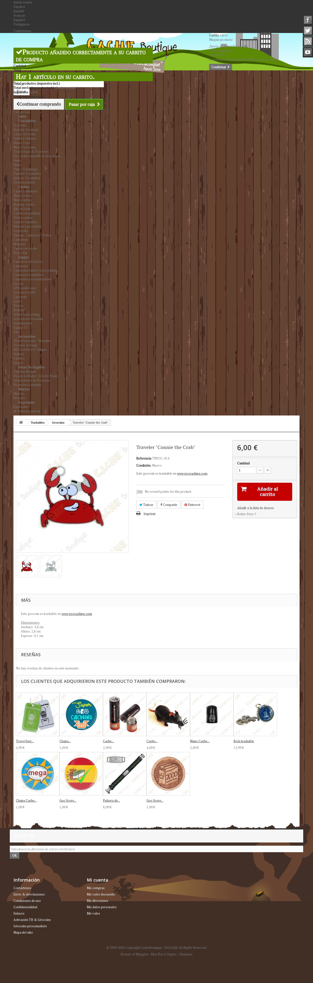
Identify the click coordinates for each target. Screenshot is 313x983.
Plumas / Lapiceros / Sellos (32, 235)
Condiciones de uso (27, 900)
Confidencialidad (25, 907)
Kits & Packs (22, 209)
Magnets (19, 244)
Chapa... (65, 741)
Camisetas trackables (28, 275)
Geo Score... (67, 800)
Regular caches (24, 204)
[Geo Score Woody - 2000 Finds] (168, 774)
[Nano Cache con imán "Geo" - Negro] (212, 714)
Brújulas (19, 310)
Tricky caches (23, 217)
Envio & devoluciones (29, 894)
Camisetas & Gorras (27, 261)
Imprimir (150, 514)
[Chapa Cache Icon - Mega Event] (37, 774)
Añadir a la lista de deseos (255, 508)
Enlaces (18, 913)
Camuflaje (20, 239)
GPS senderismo (24, 288)
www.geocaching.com (192, 473)
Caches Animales (25, 222)
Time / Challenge (25, 169)
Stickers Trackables (27, 178)
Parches (19, 358)
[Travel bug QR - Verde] (37, 714)
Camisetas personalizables (32, 279)
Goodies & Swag (25, 345)
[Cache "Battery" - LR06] (124, 714)
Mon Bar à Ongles (164, 954)
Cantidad (243, 463)
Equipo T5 (20, 327)
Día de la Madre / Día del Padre (35, 376)
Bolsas (18, 305)
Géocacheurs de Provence (31, 380)
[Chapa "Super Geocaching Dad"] (81, 714)
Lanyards (20, 297)
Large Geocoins (24, 134)
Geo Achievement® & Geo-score (36, 156)
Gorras (18, 283)
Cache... (108, 741)
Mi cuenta (97, 880)
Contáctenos (22, 31)
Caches (23, 186)
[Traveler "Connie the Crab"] (27, 566)
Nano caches (22, 195)
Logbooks (20, 231)
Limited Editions (24, 138)
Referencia (143, 458)
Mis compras (96, 888)
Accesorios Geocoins (28, 319)
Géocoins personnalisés (30, 926)
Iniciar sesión (22, 2)
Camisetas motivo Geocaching (34, 270)
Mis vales (93, 913)
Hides (17, 165)
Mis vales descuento (101, 894)
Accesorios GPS (24, 292)
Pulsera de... (111, 800)
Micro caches (22, 200)
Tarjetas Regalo (24, 371)
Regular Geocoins (26, 129)
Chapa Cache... (26, 800)
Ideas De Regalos (31, 367)
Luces (17, 301)
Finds (17, 160)
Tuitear (147, 504)
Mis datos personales (102, 907)
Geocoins (20, 125)
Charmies (185, 954)
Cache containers (25, 191)
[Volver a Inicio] (21, 422)
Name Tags (21, 143)
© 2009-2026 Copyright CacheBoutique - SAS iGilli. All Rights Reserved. (156, 947)
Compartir (169, 504)
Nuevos (24, 389)
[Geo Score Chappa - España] (81, 774)
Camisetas (20, 266)
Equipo (23, 257)
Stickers (18, 354)
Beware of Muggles (134, 954)
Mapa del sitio (23, 932)
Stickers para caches (27, 226)
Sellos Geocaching (26, 314)
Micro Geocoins (24, 147)
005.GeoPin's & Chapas (30, 349)
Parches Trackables (27, 173)
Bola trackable (244, 741)
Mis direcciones (97, 900)
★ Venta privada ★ (26, 411)
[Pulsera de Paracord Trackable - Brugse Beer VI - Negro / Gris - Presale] (124, 774)
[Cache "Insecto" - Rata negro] (168, 714)
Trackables (27, 120)
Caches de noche (25, 248)
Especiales (26, 402)
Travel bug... (25, 741)
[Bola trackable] (255, 714)
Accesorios (26, 336)
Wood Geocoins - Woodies (31, 341)
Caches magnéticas (27, 213)
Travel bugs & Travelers (31, 151)
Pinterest (193, 504)
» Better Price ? (245, 514)
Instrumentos (22, 323)
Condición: (143, 465)
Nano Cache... (200, 741)
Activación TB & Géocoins (32, 919)
